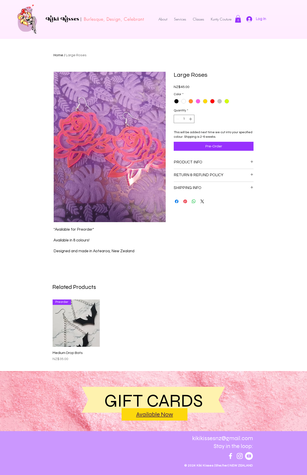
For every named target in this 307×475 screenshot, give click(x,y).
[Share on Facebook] (176, 201)
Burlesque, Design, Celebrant (114, 19)
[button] (238, 19)
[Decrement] (177, 119)
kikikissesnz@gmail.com (222, 438)
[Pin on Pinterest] (185, 201)
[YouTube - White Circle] (249, 456)
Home (58, 55)
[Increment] (191, 119)
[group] (153, 330)
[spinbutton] (184, 119)
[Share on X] (202, 201)
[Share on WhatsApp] (193, 201)
